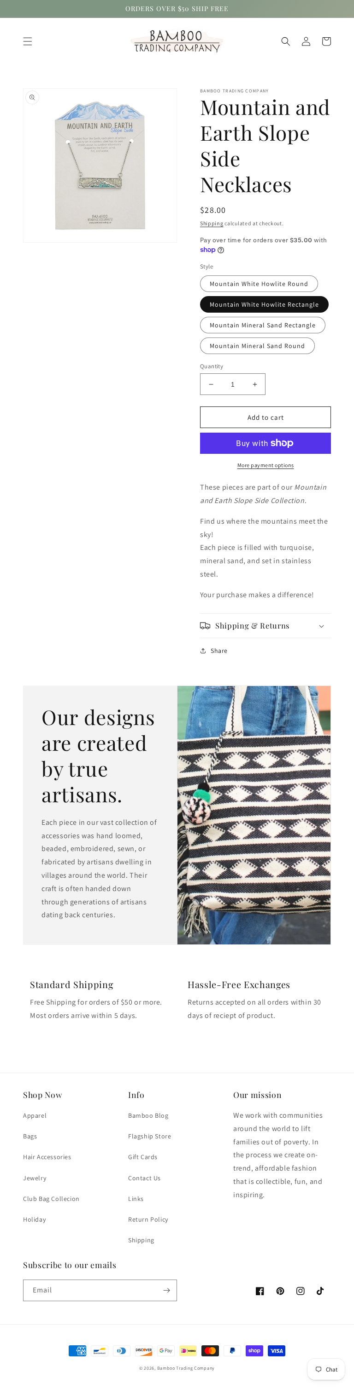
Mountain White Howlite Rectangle (264, 304)
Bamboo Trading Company (186, 1368)
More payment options (265, 465)
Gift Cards (143, 1157)
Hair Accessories (47, 1157)
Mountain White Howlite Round (259, 284)
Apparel (35, 1115)
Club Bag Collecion (51, 1199)
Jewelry (34, 1178)
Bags (30, 1136)
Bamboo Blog (148, 1115)
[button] (28, 41)
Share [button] (219, 650)
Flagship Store (149, 1136)
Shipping (212, 223)
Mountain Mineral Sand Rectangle (263, 325)
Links (136, 1199)
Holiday (34, 1219)
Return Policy (148, 1219)
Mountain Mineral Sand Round (257, 346)
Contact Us (144, 1178)
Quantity (211, 366)
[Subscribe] (166, 1290)
